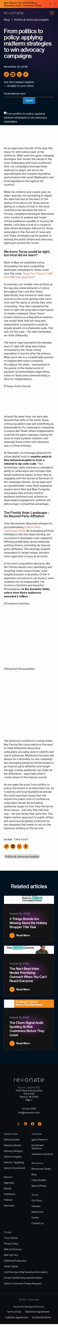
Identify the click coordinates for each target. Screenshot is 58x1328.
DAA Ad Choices (13, 1249)
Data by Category (13, 1151)
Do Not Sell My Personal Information (23, 1277)
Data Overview (12, 1139)
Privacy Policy (11, 1243)
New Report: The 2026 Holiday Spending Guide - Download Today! (23, 4)
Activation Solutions (42, 1154)
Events (35, 1217)
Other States (11, 1266)
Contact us (38, 1223)
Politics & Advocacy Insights (22, 856)
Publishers (9, 1194)
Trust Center (11, 1238)
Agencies (9, 1182)
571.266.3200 (29, 1108)
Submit (29, 100)
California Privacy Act (15, 1260)
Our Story (37, 1200)
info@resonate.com (29, 1112)
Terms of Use (14, 1311)
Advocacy (9, 1205)
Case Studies (39, 1180)
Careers (36, 1206)
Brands (7, 1188)
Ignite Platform (40, 1139)
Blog (34, 1174)
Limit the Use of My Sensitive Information (26, 1272)
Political (8, 1199)
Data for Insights (13, 1156)
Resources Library (41, 1168)
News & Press (39, 1185)
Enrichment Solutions (38, 1147)
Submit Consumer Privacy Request (22, 1283)
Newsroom (38, 1211)
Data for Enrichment (14, 1168)
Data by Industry (12, 1145)
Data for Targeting (14, 1162)
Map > (29, 1099)
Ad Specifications (41, 1317)
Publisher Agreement (16, 1317)
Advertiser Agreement (37, 1311)
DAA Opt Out (11, 1255)
